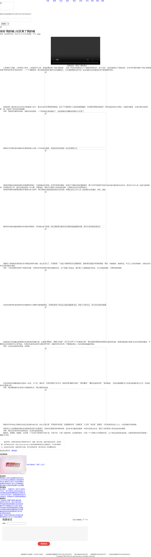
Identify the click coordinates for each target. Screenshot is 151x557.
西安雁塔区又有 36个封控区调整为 (11, 517)
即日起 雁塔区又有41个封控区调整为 (12, 481)
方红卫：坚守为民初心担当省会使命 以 (12, 491)
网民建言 (14, 450)
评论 (87, 1)
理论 (92, 1)
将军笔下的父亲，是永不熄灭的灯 (11, 502)
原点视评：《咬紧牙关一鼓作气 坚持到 (12, 489)
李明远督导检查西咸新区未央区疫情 (11, 504)
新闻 (54, 1)
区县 (61, 1)
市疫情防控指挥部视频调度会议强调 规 (12, 493)
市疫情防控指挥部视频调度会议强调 (11, 507)
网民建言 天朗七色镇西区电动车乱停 (11, 478)
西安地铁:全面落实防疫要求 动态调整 (12, 485)
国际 (102, 1)
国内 (97, 1)
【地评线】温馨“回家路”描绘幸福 (10, 500)
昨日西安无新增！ (6, 513)
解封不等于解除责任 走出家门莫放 (11, 506)
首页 (47, 1)
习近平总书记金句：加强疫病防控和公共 (13, 494)
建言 (67, 1)
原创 (80, 1)
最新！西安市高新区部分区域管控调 (11, 515)
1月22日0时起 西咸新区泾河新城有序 (12, 480)
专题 (74, 1)
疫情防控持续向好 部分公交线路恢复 (11, 483)
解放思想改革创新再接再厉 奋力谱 (11, 511)
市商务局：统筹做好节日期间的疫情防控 (13, 496)
